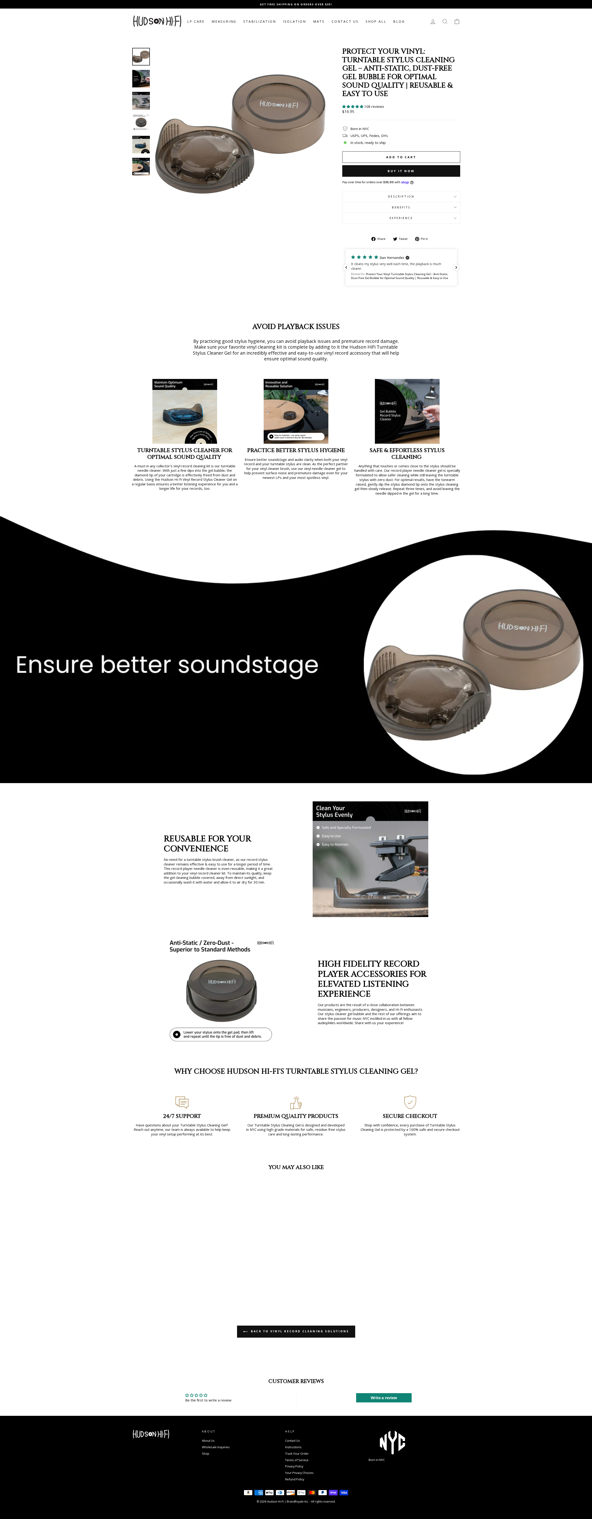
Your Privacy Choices (299, 1473)
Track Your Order (297, 1453)
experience (401, 218)
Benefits (401, 207)
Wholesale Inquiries (216, 1447)
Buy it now (401, 171)
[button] (353, 106)
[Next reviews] (456, 267)
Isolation (294, 21)
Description (401, 196)
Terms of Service (296, 1460)
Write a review (384, 1397)
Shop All (376, 21)
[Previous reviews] (346, 267)
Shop (205, 1453)
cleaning (403, 475)
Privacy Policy (294, 1466)
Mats (319, 21)
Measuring (224, 21)
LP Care (196, 21)
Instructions (293, 1447)
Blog (399, 21)
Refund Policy (294, 1479)
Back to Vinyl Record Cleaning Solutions (299, 1331)
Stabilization (259, 21)
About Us (208, 1440)
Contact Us (345, 21)
